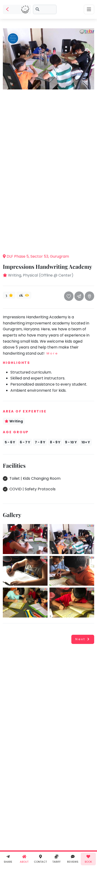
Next (80, 639)
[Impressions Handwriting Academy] (48, 58)
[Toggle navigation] (89, 9)
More (52, 353)
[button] (48, 243)
